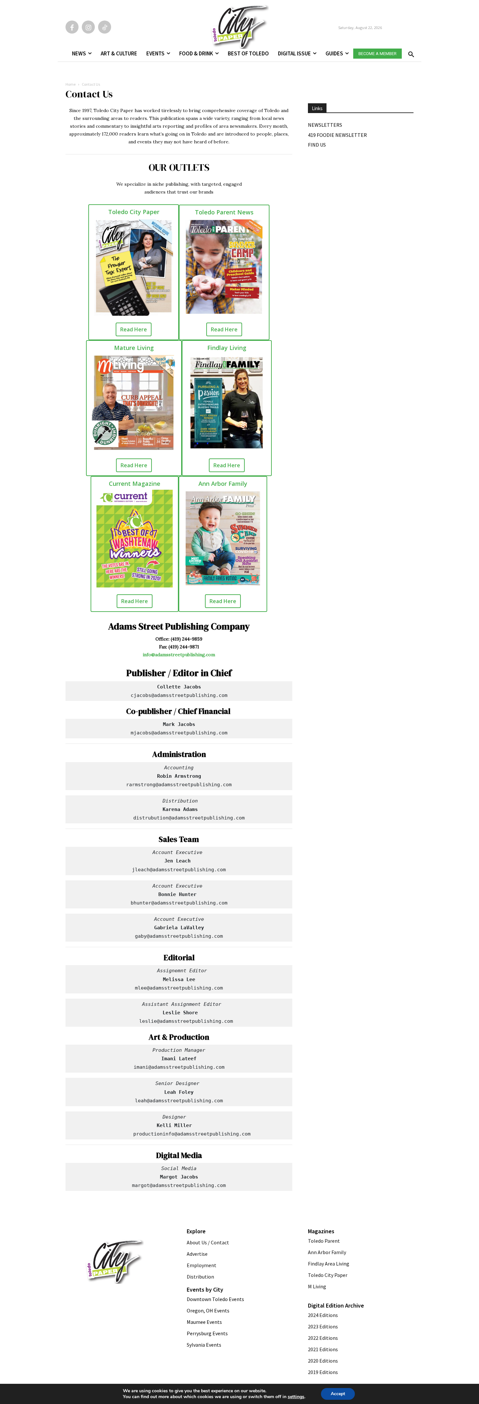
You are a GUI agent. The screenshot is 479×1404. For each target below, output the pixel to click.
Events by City (205, 1289)
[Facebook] (72, 27)
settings (296, 1397)
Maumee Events (204, 1322)
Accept (338, 1394)
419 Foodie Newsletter (337, 135)
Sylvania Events (204, 1344)
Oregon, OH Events (208, 1310)
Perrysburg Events (207, 1333)
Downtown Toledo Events (215, 1299)
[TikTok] (104, 27)
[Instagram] (88, 27)
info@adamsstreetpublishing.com (179, 655)
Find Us (317, 144)
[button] (410, 52)
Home (70, 84)
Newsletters (325, 125)
